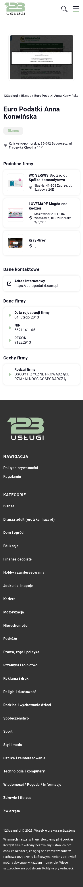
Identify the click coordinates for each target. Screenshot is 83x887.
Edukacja (11, 546)
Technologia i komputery (24, 771)
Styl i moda (12, 745)
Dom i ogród (13, 532)
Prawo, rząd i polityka (21, 652)
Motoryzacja (13, 612)
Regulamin (12, 476)
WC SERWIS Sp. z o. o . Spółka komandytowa (48, 177)
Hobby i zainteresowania (23, 572)
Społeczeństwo (16, 718)
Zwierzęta (11, 811)
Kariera (9, 599)
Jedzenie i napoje (18, 586)
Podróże (10, 639)
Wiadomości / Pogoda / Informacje (32, 784)
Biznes (13, 131)
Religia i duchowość (20, 692)
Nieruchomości (15, 625)
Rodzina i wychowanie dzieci (27, 705)
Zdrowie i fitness (17, 798)
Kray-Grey (37, 240)
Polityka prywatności (20, 468)
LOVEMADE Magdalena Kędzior (48, 206)
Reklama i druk (16, 678)
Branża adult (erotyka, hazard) (29, 519)
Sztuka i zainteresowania (24, 758)
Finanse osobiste (17, 559)
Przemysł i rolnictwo (20, 665)
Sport (7, 731)
